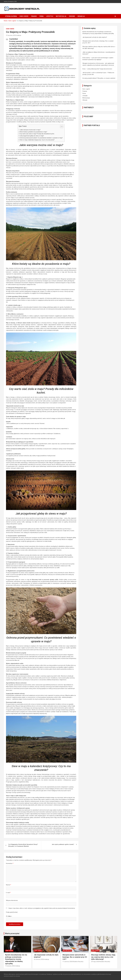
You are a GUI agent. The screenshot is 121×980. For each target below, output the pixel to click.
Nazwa (8, 885)
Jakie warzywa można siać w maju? (30, 129)
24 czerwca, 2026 (39, 959)
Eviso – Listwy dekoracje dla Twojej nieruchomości (97, 69)
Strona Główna (11, 16)
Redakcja (81, 16)
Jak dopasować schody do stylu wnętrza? (94, 37)
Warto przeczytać (12, 933)
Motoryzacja (61, 16)
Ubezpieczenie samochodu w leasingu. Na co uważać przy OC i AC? (74, 957)
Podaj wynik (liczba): (12, 912)
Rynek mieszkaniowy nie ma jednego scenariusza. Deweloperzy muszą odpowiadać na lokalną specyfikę (16, 959)
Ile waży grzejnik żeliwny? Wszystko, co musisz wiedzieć (98, 78)
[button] (61, 127)
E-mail (8, 892)
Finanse (34, 16)
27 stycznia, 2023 (11, 35)
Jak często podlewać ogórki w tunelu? (63, 844)
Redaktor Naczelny (78, 961)
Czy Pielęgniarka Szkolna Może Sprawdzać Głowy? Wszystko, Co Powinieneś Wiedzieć (23, 845)
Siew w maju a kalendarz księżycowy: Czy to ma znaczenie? (37, 140)
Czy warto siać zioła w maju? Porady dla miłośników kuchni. (37, 133)
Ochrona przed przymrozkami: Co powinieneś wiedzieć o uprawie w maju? (41, 138)
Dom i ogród (24, 16)
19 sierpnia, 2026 (10, 966)
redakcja (18, 35)
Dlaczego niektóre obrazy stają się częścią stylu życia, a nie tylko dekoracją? (103, 957)
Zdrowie (72, 16)
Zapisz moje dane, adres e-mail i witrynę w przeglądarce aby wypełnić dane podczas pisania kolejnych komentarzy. (41, 908)
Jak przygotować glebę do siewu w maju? (32, 135)
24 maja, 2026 (95, 961)
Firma (41, 16)
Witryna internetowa (12, 900)
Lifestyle (49, 16)
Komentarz (9, 863)
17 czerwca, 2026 (67, 961)
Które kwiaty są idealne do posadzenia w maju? (33, 132)
